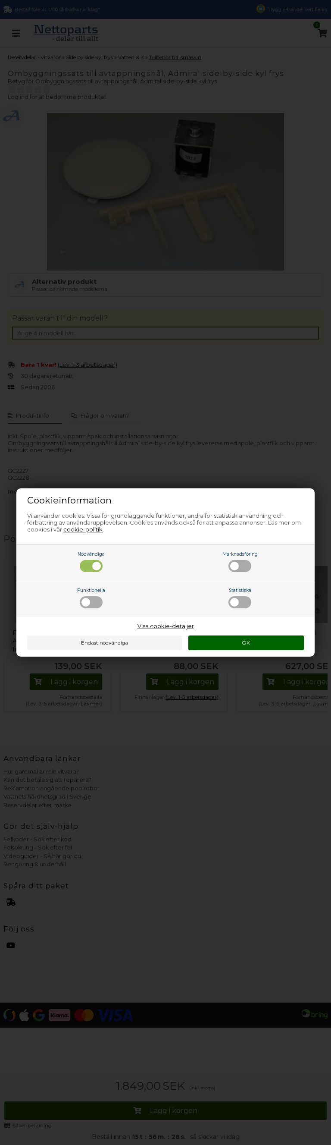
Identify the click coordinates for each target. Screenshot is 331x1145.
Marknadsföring (240, 554)
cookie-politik (83, 529)
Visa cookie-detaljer (165, 626)
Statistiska (240, 590)
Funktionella (91, 590)
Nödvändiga (91, 554)
